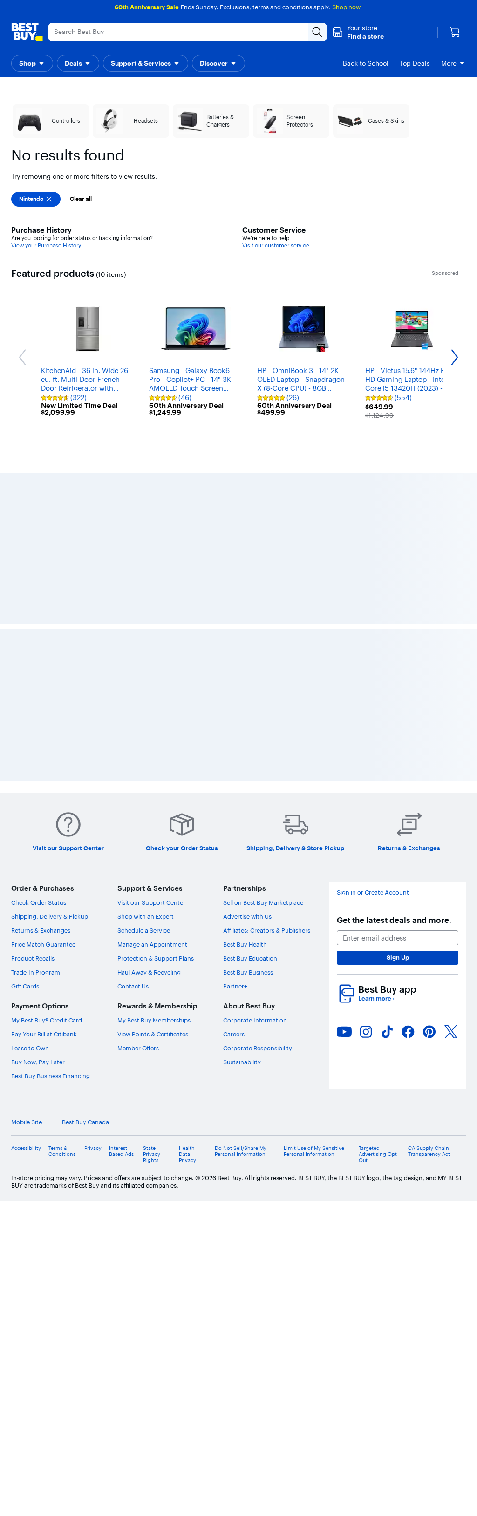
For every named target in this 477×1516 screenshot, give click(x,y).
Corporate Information (255, 1020)
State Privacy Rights (151, 1154)
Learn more (376, 998)
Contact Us (133, 986)
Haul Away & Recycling (149, 972)
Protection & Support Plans (155, 958)
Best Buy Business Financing (50, 1076)
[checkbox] (36, 199)
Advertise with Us (247, 916)
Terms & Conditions (61, 1151)
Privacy (93, 1148)
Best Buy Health (245, 944)
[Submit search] (317, 32)
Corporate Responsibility (257, 1048)
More (449, 63)
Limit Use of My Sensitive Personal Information (314, 1151)
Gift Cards (25, 986)
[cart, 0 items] (454, 32)
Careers (234, 1034)
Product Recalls (33, 958)
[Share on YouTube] (344, 1031)
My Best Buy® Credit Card (46, 1020)
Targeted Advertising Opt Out (378, 1154)
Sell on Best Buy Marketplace (263, 902)
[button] (358, 32)
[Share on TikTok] (387, 1031)
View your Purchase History (46, 245)
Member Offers (138, 1048)
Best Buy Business (248, 972)
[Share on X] (450, 1031)
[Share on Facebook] (408, 1031)
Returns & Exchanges (40, 930)
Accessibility (26, 1148)
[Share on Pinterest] (429, 1031)
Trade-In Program (35, 972)
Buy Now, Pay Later (38, 1062)
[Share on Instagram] (365, 1031)
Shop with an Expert (145, 916)
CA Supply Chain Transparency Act (429, 1151)
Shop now (346, 7)
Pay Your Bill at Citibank (44, 1034)
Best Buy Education (250, 958)
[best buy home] (27, 32)
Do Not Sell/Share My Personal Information (240, 1151)
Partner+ (235, 986)
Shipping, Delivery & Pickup (49, 916)
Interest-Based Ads (121, 1151)
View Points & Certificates (152, 1034)
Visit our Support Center (151, 902)
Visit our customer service (275, 245)
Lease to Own (30, 1048)
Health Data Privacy (187, 1154)
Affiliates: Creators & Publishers (266, 930)
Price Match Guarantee (43, 944)
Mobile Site (26, 1122)
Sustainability (242, 1062)
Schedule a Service (143, 930)
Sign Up (398, 957)
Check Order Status (38, 902)
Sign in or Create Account (373, 892)
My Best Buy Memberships (154, 1020)
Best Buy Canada (85, 1122)
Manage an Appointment (152, 944)
